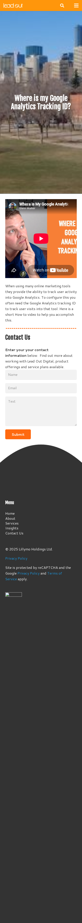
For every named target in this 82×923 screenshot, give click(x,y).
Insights (11, 527)
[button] (62, 5)
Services (12, 523)
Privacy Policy (16, 558)
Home (10, 513)
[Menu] (76, 5)
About (10, 518)
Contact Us (14, 533)
